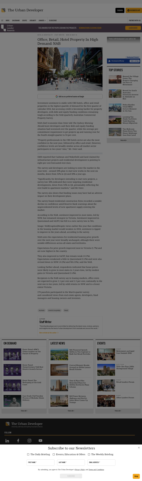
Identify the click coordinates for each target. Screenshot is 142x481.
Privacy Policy (80, 470)
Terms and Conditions (96, 470)
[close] (139, 447)
